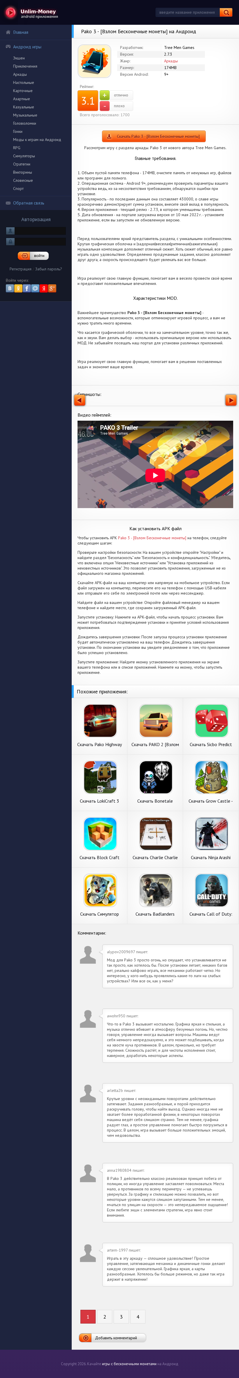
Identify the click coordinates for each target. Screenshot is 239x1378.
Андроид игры (27, 47)
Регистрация (20, 269)
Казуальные (23, 107)
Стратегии (21, 164)
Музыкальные (25, 115)
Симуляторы (24, 155)
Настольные (23, 82)
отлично (115, 95)
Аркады (20, 74)
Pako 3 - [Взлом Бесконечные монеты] (152, 537)
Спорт (18, 188)
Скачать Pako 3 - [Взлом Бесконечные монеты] (158, 136)
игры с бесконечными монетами (129, 1363)
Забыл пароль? (48, 269)
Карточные (23, 90)
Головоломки (24, 123)
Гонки (17, 131)
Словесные (23, 180)
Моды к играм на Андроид (37, 139)
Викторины (22, 172)
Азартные (21, 98)
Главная (20, 32)
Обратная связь (28, 203)
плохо (114, 106)
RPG (16, 147)
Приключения (25, 66)
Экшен (19, 58)
